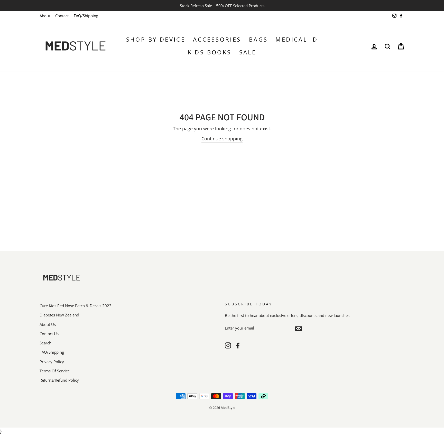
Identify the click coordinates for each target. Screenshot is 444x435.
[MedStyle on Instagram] (228, 345)
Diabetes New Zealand (59, 314)
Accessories (217, 39)
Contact (62, 15)
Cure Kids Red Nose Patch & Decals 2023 (76, 305)
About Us (48, 324)
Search (45, 342)
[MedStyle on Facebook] (238, 345)
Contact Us (49, 333)
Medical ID (296, 39)
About (45, 15)
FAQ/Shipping (86, 15)
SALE (247, 52)
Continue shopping (222, 139)
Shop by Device (156, 39)
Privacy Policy (52, 361)
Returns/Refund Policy (59, 380)
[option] (222, 6)
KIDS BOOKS (210, 52)
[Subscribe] (298, 328)
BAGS (258, 39)
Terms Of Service (55, 370)
